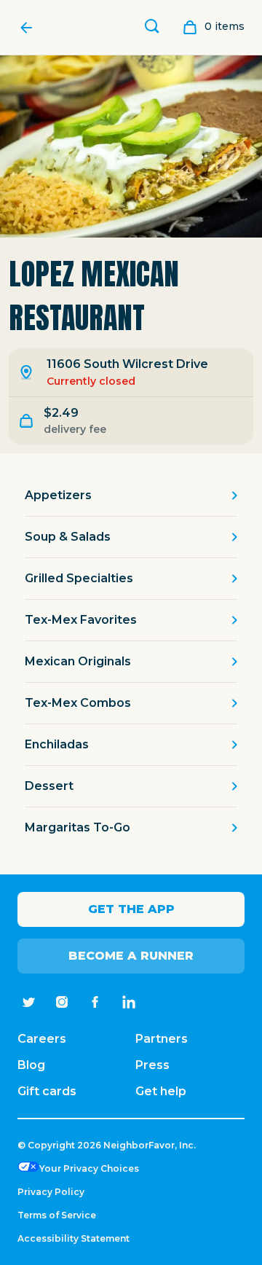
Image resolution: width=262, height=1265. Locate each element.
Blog (31, 1065)
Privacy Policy (50, 1191)
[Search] (152, 28)
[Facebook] (95, 1002)
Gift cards (46, 1091)
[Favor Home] (29, 28)
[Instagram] (62, 1002)
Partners (161, 1039)
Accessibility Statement (73, 1238)
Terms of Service (56, 1215)
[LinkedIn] (129, 1002)
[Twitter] (28, 1002)
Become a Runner (131, 956)
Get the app (131, 909)
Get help (160, 1091)
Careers (41, 1039)
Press (152, 1065)
